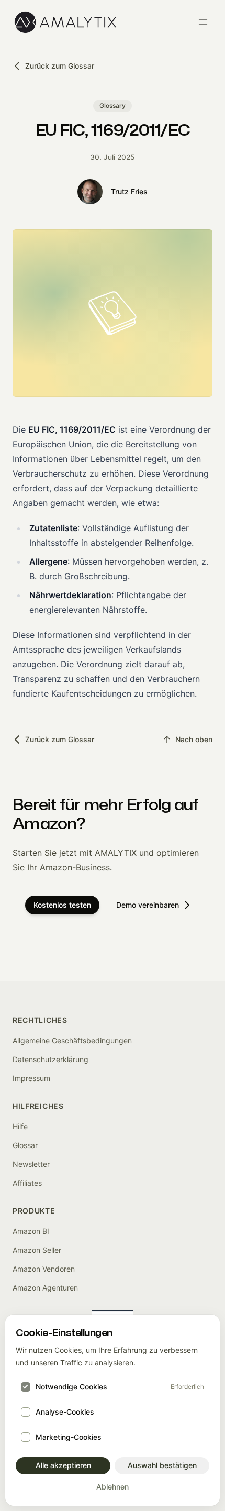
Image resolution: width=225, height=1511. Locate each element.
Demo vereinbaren (147, 904)
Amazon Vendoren (44, 1268)
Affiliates (27, 1182)
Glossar (25, 1145)
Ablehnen (112, 1486)
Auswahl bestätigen (162, 1465)
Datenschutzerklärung (50, 1059)
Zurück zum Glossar (59, 65)
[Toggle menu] (203, 22)
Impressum (31, 1078)
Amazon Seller (37, 1249)
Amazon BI (31, 1231)
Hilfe (20, 1126)
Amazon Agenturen (45, 1287)
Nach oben (193, 739)
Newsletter (31, 1164)
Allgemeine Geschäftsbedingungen (72, 1040)
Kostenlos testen (62, 904)
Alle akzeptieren (63, 1465)
